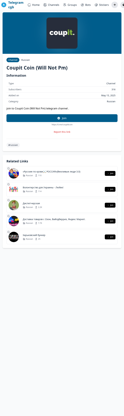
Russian (25, 59)
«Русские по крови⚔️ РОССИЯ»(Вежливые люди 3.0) (51, 171)
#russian (13, 144)
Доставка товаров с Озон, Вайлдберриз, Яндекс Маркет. (54, 219)
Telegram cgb (16, 4)
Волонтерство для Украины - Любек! (43, 187)
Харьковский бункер (34, 235)
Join (64, 118)
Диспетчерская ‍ (32, 203)
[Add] (114, 5)
